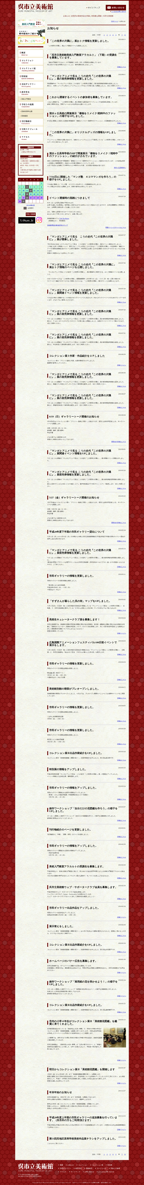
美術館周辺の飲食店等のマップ (57, 225)
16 (20, 194)
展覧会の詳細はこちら (118, 441)
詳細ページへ (121, 365)
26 (31, 198)
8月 (33, 205)
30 (20, 201)
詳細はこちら (121, 67)
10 (23, 190)
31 (23, 201)
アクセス (63, 1172)
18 (27, 194)
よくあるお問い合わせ (118, 11)
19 (31, 194)
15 (41, 190)
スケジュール (101, 1168)
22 (41, 194)
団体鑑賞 (24, 116)
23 (20, 198)
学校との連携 (115, 1168)
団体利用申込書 (26, 111)
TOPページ (114, 21)
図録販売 (89, 1168)
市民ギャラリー (65, 1168)
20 (34, 194)
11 (27, 190)
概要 (61, 1165)
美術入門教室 (26, 99)
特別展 (109, 1165)
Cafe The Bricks (64, 218)
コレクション (83, 1165)
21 (38, 194)
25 (27, 198)
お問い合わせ (89, 1172)
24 (23, 198)
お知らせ (71, 1165)
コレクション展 (97, 1165)
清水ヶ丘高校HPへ (120, 167)
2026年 (29, 205)
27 (34, 198)
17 (23, 194)
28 (38, 198)
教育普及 (78, 1168)
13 (34, 190)
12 (31, 190)
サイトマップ (94, 8)
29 (41, 198)
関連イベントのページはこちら (116, 227)
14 (38, 190)
